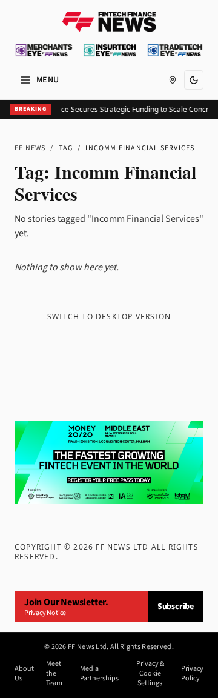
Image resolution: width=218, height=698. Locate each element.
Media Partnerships (99, 673)
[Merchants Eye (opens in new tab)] (44, 50)
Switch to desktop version (109, 317)
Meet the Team (54, 673)
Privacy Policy (192, 673)
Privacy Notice (45, 612)
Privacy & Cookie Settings (150, 673)
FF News (30, 148)
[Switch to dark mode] (193, 80)
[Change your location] (172, 80)
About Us (24, 673)
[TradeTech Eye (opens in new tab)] (175, 50)
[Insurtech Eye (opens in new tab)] (110, 50)
